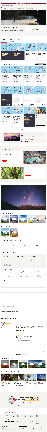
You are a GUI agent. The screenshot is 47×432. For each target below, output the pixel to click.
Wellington (5, 219)
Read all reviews (19, 354)
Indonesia (31, 364)
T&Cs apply (9, 419)
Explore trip (4, 160)
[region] (14, 428)
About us (25, 416)
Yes (12, 412)
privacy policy (31, 139)
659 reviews (37, 29)
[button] (44, 23)
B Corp (37, 416)
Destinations (5, 5)
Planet (37, 420)
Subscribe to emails (9, 421)
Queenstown (23, 219)
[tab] (4, 42)
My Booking (18, 416)
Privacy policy (25, 421)
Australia (5, 364)
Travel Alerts (18, 420)
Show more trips (23, 129)
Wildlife (37, 421)
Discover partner (27, 175)
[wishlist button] (10, 67)
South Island (14, 232)
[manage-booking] (38, 1)
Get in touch (31, 416)
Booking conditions (19, 422)
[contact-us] (40, 1)
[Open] (10, 320)
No (14, 412)
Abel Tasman (40, 219)
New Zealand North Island (5, 232)
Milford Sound (32, 219)
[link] (6, 243)
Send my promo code (24, 141)
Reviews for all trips (24, 354)
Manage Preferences (23, 428)
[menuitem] (2, 1)
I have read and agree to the (27, 139)
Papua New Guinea (40, 364)
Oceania (8, 5)
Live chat (31, 417)
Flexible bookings (19, 421)
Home (2, 5)
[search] (32, 1)
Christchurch (14, 219)
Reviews (31, 420)
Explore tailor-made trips (40, 125)
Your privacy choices (27, 422)
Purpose (37, 415)
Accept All (23, 426)
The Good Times (25, 417)
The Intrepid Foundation (39, 417)
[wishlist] (37, 1)
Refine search (40, 64)
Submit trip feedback (19, 417)
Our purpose (20, 404)
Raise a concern (32, 422)
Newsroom (31, 421)
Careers (24, 420)
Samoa (23, 364)
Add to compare (5, 81)
